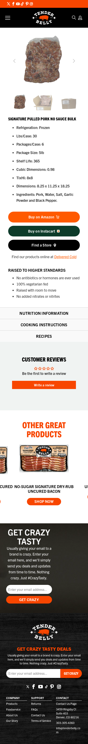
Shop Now (43, 501)
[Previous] (14, 60)
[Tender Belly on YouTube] (18, 4)
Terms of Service (41, 720)
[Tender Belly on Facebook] (13, 4)
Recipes (44, 336)
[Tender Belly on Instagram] (31, 4)
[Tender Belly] (44, 18)
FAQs (34, 709)
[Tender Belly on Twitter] (8, 4)
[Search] (74, 17)
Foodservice (13, 709)
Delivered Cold (65, 256)
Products (11, 703)
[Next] (73, 60)
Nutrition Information (43, 313)
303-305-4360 (65, 723)
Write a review (44, 385)
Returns (36, 703)
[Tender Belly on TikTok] (22, 4)
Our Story (12, 720)
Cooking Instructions (44, 324)
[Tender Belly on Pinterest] (27, 4)
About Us (12, 715)
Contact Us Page (66, 703)
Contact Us (38, 715)
